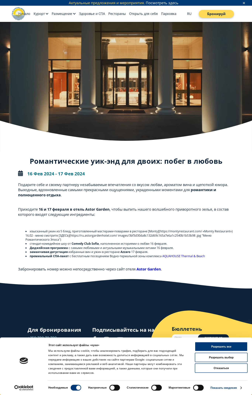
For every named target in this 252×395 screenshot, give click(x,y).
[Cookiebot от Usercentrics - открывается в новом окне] (24, 388)
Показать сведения (223, 387)
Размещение (62, 13)
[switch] (114, 388)
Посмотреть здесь (162, 2)
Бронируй (216, 13)
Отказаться (221, 368)
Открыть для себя (143, 13)
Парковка (168, 13)
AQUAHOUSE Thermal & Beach (183, 256)
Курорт (39, 13)
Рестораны (117, 13)
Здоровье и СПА (92, 13)
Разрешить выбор (221, 357)
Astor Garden (149, 269)
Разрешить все (221, 346)
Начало (24, 13)
